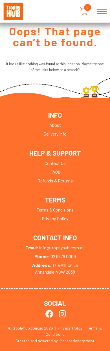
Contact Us (55, 163)
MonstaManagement (77, 340)
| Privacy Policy (68, 328)
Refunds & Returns (55, 180)
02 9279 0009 (55, 256)
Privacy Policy (55, 218)
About (55, 125)
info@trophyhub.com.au (55, 247)
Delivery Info (55, 133)
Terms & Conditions (55, 209)
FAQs (55, 172)
